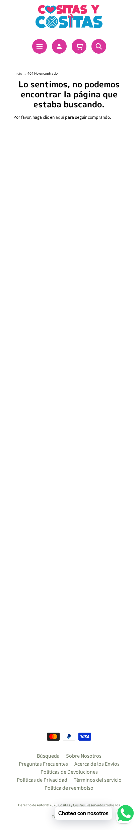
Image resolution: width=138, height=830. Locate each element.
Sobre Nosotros (83, 756)
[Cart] (79, 46)
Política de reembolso (69, 788)
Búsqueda (48, 756)
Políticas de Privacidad (42, 780)
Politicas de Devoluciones (69, 772)
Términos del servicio (98, 780)
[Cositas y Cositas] (69, 16)
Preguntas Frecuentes (43, 764)
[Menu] (39, 46)
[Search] (98, 46)
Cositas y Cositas (71, 805)
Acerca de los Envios (97, 764)
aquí (60, 117)
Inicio (17, 73)
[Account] (59, 46)
